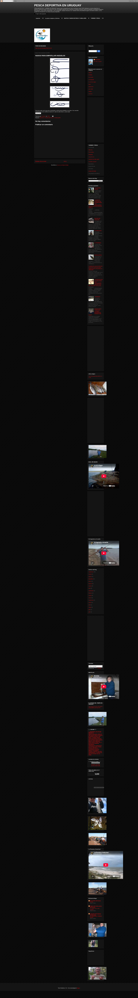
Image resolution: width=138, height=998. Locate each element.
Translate (99, 668)
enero (90, 581)
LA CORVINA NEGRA (97, 188)
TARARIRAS (97, 296)
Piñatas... (92, 901)
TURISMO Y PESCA (95, 18)
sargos (90, 91)
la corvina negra (92, 82)
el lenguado (91, 79)
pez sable (91, 89)
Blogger (78, 988)
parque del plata (92, 171)
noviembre (91, 571)
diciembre (91, 578)
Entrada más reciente (40, 161)
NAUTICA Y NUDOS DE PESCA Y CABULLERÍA (75, 18)
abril (89, 588)
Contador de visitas (95, 764)
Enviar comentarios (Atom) (62, 165)
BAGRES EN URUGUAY (97, 219)
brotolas (90, 74)
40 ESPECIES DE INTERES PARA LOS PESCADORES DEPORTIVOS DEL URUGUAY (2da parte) (95, 282)
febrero (90, 583)
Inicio (65, 161)
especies (38, 18)
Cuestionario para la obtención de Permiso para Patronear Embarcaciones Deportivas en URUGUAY (95, 268)
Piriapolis (91, 154)
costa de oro (91, 156)
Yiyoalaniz (43, 116)
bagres (90, 72)
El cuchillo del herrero (95, 900)
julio (89, 609)
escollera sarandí (92, 161)
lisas (90, 84)
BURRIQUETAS (98, 255)
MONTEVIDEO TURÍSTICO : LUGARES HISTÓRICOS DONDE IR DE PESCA (95, 311)
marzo (90, 574)
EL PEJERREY (98, 242)
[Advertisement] (51, 24)
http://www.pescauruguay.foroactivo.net (43, 48)
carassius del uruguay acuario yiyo (95, 914)
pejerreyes (91, 86)
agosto (90, 576)
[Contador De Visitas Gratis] (95, 763)
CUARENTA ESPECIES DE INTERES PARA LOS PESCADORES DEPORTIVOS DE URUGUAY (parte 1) (95, 204)
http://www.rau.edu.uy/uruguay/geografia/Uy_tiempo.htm (95, 707)
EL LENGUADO (98, 230)
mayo (90, 607)
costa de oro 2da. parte (94, 159)
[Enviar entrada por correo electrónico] (52, 116)
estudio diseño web (95, 765)
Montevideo (91, 152)
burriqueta (91, 77)
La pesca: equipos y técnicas (52, 18)
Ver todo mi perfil (97, 61)
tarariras (90, 93)
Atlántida (91, 149)
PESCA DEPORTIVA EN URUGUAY (57, 5)
